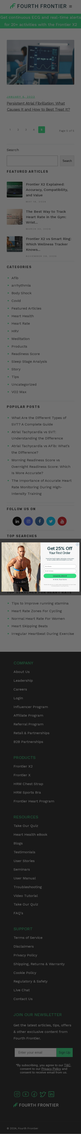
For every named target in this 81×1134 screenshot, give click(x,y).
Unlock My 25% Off (60, 576)
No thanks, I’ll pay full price (60, 579)
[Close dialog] (77, 544)
